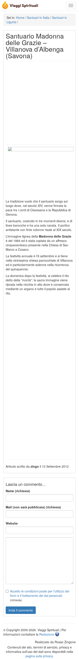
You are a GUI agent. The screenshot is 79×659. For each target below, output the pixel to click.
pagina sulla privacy (39, 656)
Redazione (46, 634)
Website (12, 523)
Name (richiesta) (18, 491)
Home (20, 17)
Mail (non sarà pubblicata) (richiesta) (33, 507)
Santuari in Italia (38, 17)
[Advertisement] (39, 102)
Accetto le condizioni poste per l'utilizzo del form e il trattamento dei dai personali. (39, 593)
